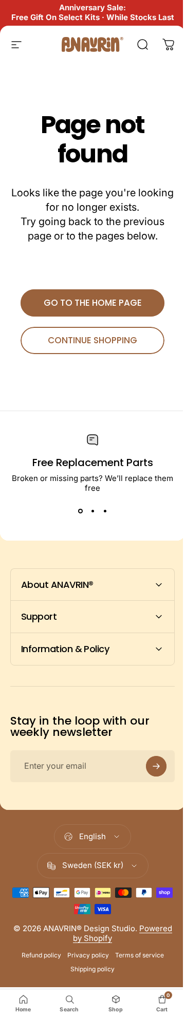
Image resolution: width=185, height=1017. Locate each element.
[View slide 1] (80, 511)
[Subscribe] (148, 775)
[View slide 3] (105, 511)
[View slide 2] (92, 511)
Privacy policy (84, 965)
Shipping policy (89, 979)
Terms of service (135, 965)
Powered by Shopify (103, 948)
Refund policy (37, 965)
